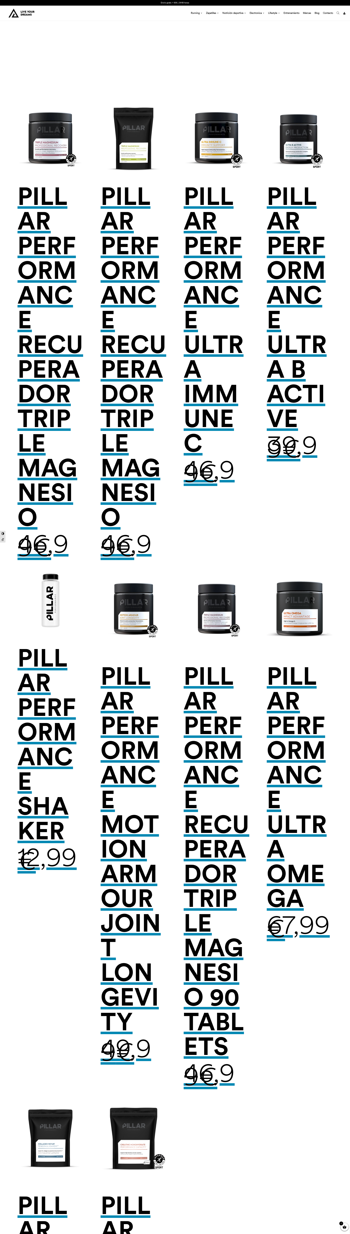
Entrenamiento (291, 13)
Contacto (328, 13)
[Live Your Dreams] (20, 13)
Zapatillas (211, 13)
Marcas (307, 13)
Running (195, 13)
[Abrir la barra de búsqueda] (338, 13)
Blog (317, 13)
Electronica (256, 13)
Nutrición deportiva (232, 13)
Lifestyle (272, 13)
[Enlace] (344, 16)
